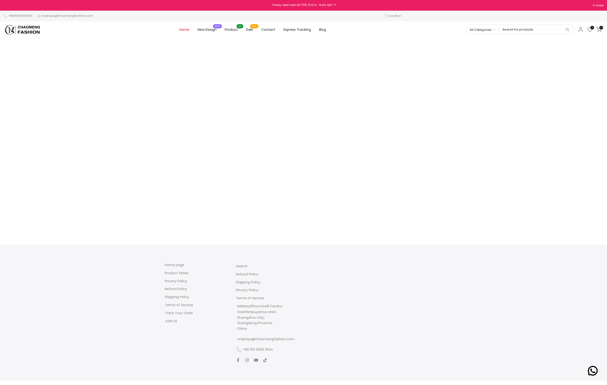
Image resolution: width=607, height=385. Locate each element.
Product (233, 29)
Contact (268, 29)
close (10, 5)
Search (242, 266)
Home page (174, 265)
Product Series (177, 273)
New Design (209, 29)
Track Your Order (179, 313)
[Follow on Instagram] (247, 360)
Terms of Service (179, 305)
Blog (322, 29)
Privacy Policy (176, 281)
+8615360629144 (20, 16)
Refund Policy (176, 289)
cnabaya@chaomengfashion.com (67, 16)
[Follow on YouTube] (256, 360)
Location (395, 16)
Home (184, 29)
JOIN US (171, 321)
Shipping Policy (177, 297)
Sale (251, 29)
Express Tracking (297, 29)
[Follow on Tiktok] (265, 360)
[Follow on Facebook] (238, 360)
